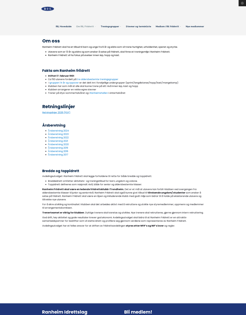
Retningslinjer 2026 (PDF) (56, 112)
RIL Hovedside (64, 26)
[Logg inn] (242, 3)
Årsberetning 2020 (58, 144)
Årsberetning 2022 (58, 137)
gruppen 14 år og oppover (64, 82)
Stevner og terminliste (138, 26)
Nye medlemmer (195, 26)
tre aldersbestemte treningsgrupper (97, 79)
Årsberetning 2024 (58, 130)
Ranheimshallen (99, 93)
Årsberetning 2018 (58, 151)
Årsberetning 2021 (58, 141)
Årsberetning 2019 (58, 147)
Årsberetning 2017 (58, 154)
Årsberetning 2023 (58, 134)
